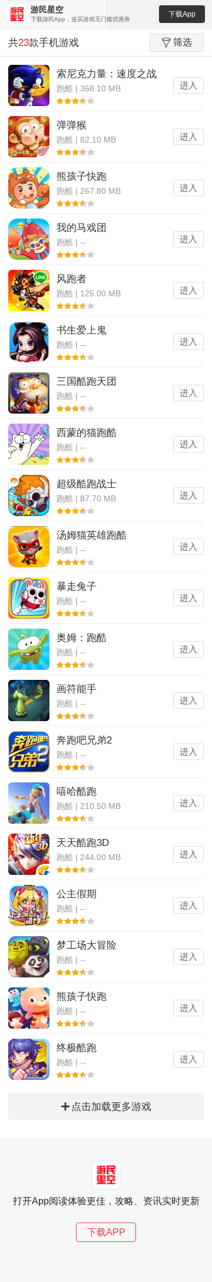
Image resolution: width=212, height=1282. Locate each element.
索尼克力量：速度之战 (107, 74)
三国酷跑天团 (87, 381)
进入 (188, 85)
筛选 (182, 42)
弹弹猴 (72, 125)
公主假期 (77, 894)
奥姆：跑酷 (82, 637)
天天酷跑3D (83, 842)
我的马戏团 (82, 227)
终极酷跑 (77, 1047)
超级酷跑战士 (87, 484)
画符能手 (77, 689)
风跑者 (72, 279)
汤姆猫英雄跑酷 (92, 535)
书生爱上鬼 (82, 330)
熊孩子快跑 (82, 176)
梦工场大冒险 (87, 945)
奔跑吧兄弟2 (84, 740)
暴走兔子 (77, 586)
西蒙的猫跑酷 (87, 432)
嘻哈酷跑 (77, 791)
